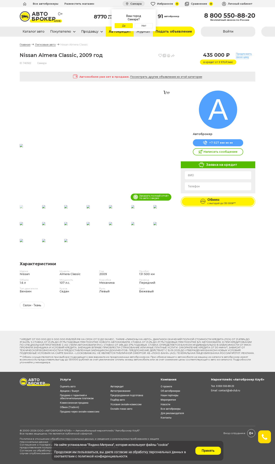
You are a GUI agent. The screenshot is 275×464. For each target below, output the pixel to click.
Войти (228, 31)
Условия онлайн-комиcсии (126, 404)
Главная (25, 44)
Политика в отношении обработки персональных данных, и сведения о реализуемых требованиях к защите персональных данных (89, 440)
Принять (208, 451)
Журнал (143, 31)
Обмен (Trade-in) (69, 407)
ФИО (191, 175)
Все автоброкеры (45, 3)
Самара (135, 3)
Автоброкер (202, 134)
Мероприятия (168, 399)
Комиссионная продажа (74, 402)
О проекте (166, 386)
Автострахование (120, 391)
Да (123, 25)
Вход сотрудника (234, 433)
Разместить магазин (79, 3)
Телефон (194, 186)
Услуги (65, 379)
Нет (144, 25)
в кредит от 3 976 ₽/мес (218, 62)
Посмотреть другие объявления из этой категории (166, 76)
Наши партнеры (169, 395)
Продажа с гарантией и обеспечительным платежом (77, 397)
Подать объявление (174, 31)
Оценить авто (67, 386)
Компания (168, 379)
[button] (170, 145)
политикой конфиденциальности (102, 456)
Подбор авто (117, 399)
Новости (165, 404)
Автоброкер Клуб (127, 430)
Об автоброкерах (170, 391)
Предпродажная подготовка (126, 395)
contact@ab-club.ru (229, 390)
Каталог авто (33, 31)
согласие (121, 452)
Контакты (166, 417)
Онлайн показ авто (121, 408)
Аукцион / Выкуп (69, 391)
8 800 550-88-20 (229, 15)
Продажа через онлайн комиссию (79, 411)
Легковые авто (45, 44)
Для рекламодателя (172, 413)
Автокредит (120, 31)
